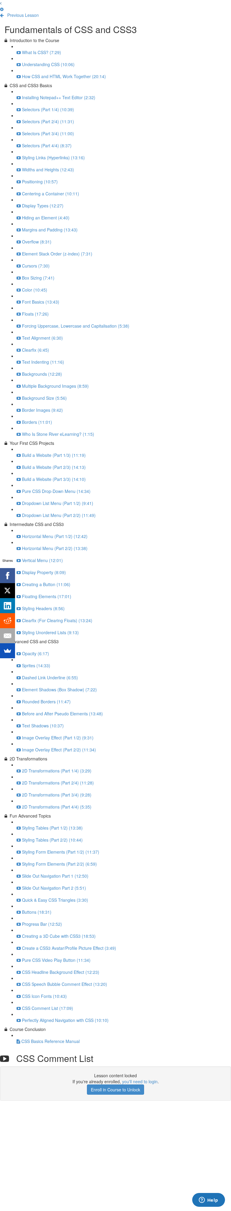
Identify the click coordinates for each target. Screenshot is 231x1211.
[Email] (7, 635)
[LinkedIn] (7, 605)
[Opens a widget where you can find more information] (208, 1200)
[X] (7, 590)
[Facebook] (7, 575)
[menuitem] (2, 9)
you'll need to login (140, 1081)
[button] (1, 3)
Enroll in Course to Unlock (115, 1090)
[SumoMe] (7, 650)
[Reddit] (7, 620)
